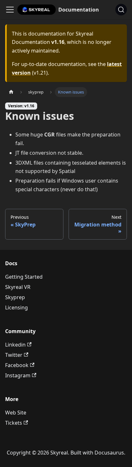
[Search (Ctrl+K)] (121, 9)
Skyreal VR (17, 287)
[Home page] (11, 92)
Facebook (17, 365)
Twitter (13, 354)
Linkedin (15, 344)
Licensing (16, 307)
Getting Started (24, 276)
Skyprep (15, 297)
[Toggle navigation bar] (10, 9)
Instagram (17, 375)
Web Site (15, 412)
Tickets (13, 422)
